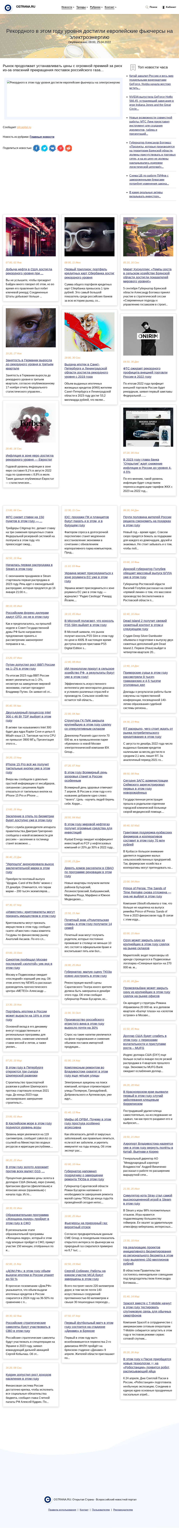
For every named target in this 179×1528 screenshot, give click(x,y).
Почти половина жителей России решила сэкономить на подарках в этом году (147, 521)
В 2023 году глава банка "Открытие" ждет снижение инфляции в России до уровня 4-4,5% (147, 466)
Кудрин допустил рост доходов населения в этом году (28, 1376)
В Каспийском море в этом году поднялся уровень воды (29, 1125)
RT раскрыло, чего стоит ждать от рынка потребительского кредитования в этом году (148, 733)
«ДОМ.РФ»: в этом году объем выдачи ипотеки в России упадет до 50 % (30, 1275)
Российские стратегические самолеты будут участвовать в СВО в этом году (28, 1327)
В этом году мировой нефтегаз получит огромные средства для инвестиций (88, 828)
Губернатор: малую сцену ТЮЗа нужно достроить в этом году (88, 974)
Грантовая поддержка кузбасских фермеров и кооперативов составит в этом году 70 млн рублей (147, 838)
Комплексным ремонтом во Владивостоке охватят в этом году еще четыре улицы (86, 1071)
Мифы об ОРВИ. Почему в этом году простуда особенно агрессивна (88, 1123)
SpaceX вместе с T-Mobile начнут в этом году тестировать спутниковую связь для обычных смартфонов (147, 1309)
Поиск (153, 7)
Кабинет (170, 7)
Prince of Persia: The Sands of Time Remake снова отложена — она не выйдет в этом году (147, 892)
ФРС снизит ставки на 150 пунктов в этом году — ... (25, 519)
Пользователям (101, 1509)
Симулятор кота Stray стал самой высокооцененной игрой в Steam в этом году (147, 1199)
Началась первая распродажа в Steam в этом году (29, 567)
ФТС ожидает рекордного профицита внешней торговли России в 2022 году (145, 372)
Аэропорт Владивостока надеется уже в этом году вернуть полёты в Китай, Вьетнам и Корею (148, 1147)
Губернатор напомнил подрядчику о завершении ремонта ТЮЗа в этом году (84, 1175)
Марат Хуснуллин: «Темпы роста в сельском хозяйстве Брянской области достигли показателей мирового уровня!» (147, 275)
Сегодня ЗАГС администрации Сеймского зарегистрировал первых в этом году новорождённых (145, 787)
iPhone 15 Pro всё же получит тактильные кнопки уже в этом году (28, 768)
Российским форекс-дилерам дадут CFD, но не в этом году (27, 615)
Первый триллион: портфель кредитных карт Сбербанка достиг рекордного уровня (89, 273)
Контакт (109, 7)
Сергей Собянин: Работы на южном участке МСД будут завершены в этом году (85, 1275)
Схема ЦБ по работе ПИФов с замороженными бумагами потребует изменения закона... (149, 179)
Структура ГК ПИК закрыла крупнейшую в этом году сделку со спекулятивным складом (88, 724)
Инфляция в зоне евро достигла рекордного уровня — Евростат (29, 457)
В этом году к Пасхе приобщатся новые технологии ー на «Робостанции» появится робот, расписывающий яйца (147, 1365)
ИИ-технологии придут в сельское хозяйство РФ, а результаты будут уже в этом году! (89, 672)
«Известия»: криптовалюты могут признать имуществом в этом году (31, 914)
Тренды (81, 7)
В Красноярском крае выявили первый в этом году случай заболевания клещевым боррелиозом (145, 1098)
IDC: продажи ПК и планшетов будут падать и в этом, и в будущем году (87, 521)
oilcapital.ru (24, 127)
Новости (67, 7)
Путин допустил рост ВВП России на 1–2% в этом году (30, 666)
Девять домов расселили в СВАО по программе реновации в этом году (89, 872)
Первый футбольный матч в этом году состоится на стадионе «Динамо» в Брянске (89, 1327)
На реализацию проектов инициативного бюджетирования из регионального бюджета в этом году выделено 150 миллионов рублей (148, 1255)
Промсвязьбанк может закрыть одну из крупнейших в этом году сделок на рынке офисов (146, 992)
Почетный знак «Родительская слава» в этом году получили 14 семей (88, 924)
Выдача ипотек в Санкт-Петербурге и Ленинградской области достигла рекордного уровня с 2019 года (86, 370)
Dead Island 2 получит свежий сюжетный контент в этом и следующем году (145, 625)
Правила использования (62, 1509)
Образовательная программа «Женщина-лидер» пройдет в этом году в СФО (27, 1219)
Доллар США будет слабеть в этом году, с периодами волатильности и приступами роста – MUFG (145, 1042)
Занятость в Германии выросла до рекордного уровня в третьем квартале (29, 364)
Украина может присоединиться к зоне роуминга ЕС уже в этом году (89, 577)
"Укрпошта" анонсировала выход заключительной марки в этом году (30, 868)
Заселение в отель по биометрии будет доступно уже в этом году (30, 818)
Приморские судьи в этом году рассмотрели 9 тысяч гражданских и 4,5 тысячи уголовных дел (145, 679)
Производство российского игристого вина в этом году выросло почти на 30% (84, 1023)
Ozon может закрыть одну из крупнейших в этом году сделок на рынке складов (146, 944)
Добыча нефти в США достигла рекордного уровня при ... (29, 271)
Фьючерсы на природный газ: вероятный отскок (86, 1225)
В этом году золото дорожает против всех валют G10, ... (27, 1169)
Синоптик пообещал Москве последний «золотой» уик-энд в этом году (29, 963)
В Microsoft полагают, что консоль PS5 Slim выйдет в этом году (89, 623)
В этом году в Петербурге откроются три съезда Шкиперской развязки (24, 1071)
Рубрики (95, 7)
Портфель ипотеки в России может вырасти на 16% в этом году (28, 1015)
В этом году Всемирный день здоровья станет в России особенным (86, 776)
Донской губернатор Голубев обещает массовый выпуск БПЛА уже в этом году (147, 573)
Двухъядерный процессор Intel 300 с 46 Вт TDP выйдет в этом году (28, 716)
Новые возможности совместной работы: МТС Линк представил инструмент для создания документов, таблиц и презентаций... (150, 125)
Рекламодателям (123, 1509)
